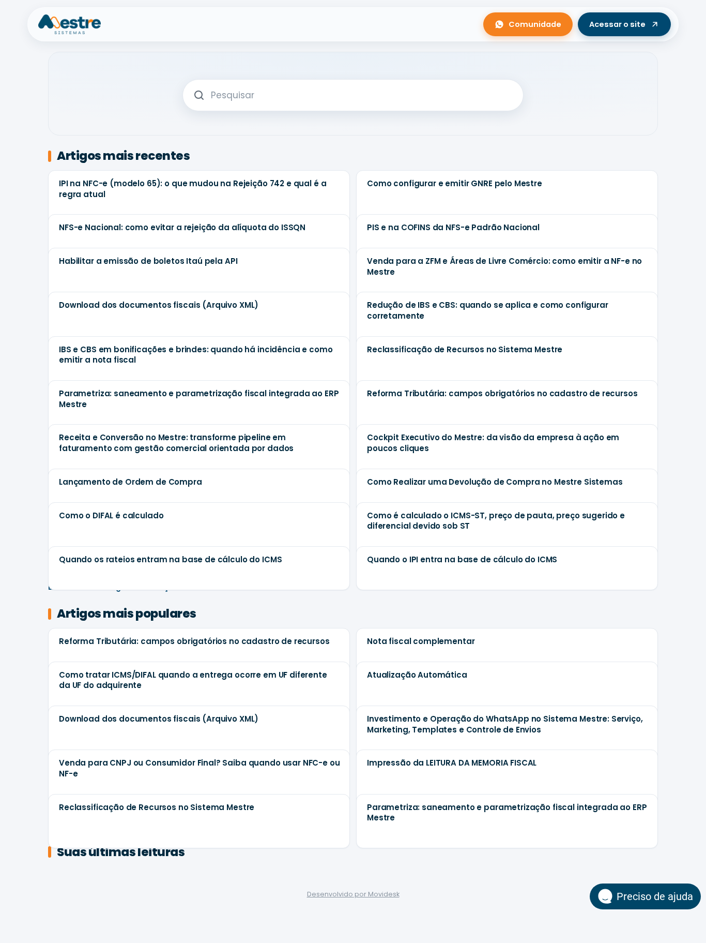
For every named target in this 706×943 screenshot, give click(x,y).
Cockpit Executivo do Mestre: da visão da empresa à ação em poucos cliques (493, 443)
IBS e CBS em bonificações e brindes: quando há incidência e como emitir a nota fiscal (195, 355)
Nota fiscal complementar (420, 641)
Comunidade (535, 24)
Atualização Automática (417, 674)
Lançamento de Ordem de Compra (130, 481)
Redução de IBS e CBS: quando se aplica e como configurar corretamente (487, 310)
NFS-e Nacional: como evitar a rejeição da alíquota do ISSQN (182, 227)
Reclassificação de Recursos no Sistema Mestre (464, 349)
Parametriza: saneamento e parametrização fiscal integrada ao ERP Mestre (199, 399)
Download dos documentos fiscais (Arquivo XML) (158, 305)
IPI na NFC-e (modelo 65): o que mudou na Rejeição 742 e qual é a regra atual (192, 189)
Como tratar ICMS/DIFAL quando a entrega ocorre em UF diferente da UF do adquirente (193, 680)
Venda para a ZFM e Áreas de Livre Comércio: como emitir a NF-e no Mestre (504, 266)
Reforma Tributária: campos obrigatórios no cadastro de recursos (502, 393)
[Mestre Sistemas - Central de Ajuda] (69, 24)
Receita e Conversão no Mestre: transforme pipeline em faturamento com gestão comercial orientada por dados (176, 443)
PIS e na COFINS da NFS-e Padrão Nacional (453, 227)
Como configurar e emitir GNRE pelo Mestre (454, 183)
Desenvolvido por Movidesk (353, 894)
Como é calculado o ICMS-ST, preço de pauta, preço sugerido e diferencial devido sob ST (496, 521)
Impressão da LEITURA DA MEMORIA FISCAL (451, 762)
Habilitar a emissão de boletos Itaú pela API (148, 261)
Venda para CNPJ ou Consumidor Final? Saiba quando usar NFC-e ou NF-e (199, 768)
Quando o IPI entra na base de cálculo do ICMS (462, 559)
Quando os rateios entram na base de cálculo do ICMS (170, 559)
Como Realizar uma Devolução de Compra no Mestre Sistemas (495, 481)
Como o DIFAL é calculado (111, 515)
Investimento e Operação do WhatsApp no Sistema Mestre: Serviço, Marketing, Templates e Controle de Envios (505, 724)
